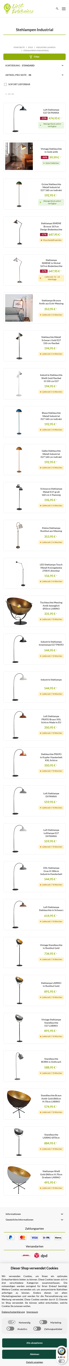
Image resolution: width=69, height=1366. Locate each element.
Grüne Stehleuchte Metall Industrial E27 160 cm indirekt (51, 187)
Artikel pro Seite (18, 75)
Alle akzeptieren (34, 1343)
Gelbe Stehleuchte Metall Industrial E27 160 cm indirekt (51, 453)
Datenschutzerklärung (13, 1311)
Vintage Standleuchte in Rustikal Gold (51, 946)
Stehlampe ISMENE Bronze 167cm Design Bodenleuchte (51, 226)
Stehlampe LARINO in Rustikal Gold (51, 984)
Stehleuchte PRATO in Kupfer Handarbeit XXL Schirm (51, 757)
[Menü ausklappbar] (63, 8)
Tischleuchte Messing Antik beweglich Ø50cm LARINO (51, 605)
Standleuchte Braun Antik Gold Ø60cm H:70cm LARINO (51, 1098)
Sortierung (20, 65)
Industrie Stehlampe (51, 679)
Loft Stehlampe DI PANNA (51, 795)
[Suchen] (57, 8)
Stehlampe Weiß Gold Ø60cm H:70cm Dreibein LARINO (51, 1174)
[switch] (12, 1322)
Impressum (32, 1311)
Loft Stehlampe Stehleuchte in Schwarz (51, 908)
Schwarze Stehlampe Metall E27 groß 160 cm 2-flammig (51, 491)
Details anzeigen (34, 1362)
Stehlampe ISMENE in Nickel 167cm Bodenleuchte (51, 263)
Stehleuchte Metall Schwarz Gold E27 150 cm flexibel (51, 340)
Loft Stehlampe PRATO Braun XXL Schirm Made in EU (51, 719)
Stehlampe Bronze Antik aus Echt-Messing (51, 302)
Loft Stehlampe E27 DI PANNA (51, 111)
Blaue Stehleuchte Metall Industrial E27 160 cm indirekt (51, 415)
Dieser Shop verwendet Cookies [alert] (34, 1268)
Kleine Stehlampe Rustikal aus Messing (51, 529)
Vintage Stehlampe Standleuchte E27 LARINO (51, 1022)
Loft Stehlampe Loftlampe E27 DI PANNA (51, 833)
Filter (37, 56)
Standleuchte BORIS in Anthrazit (51, 1060)
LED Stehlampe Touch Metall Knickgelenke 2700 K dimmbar (51, 567)
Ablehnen (34, 1354)
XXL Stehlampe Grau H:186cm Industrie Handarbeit (51, 870)
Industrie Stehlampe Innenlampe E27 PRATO (51, 643)
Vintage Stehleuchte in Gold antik (51, 150)
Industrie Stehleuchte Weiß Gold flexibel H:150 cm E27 (51, 378)
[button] (34, 1214)
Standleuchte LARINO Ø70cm (51, 1136)
